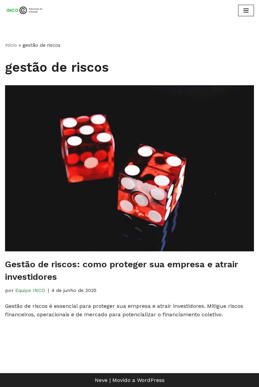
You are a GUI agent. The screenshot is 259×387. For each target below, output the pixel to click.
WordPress (151, 380)
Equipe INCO (30, 290)
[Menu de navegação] (246, 10)
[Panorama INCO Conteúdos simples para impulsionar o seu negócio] (25, 10)
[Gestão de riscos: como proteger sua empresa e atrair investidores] (129, 168)
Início (11, 45)
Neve (101, 380)
